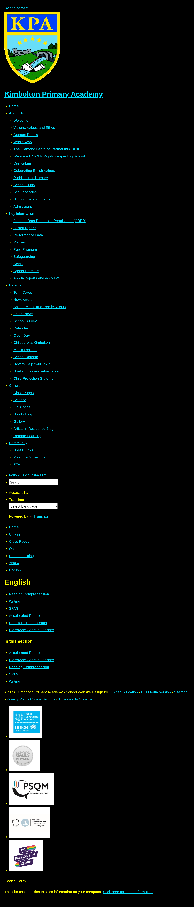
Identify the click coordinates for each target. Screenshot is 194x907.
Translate (41, 516)
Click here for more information (128, 892)
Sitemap (180, 692)
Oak (12, 549)
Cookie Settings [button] (42, 699)
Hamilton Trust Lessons (28, 623)
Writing (14, 601)
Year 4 (14, 563)
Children (15, 534)
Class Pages (19, 541)
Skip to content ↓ (17, 8)
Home (14, 527)
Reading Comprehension (29, 594)
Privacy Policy (18, 699)
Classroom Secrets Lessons (31, 630)
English (15, 570)
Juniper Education (123, 692)
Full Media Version (156, 692)
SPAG (14, 608)
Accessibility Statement (76, 699)
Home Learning (21, 556)
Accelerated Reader (25, 616)
